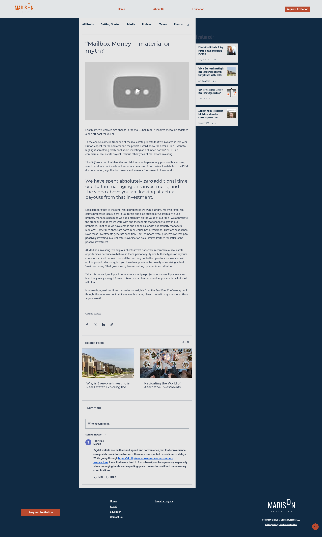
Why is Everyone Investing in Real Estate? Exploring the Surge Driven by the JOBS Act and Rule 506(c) (108, 385)
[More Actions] (187, 442)
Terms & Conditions (288, 524)
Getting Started (110, 24)
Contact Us (116, 517)
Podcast (147, 24)
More (162, 24)
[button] (188, 24)
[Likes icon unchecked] (95, 477)
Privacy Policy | (272, 524)
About (113, 506)
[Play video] (137, 91)
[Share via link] (111, 324)
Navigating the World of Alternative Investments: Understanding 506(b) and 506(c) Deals (164, 385)
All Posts (88, 24)
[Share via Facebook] (87, 324)
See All (185, 342)
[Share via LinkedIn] (103, 324)
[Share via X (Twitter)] (95, 324)
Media (131, 24)
